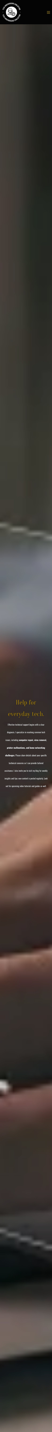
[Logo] (11, 12)
